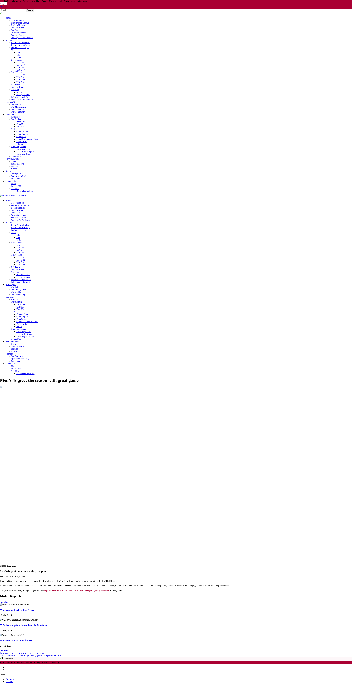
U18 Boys (20, 70)
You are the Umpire (25, 151)
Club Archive (22, 131)
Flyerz (13, 183)
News (13, 161)
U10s (18, 57)
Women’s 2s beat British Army (17, 609)
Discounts (15, 178)
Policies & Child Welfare (22, 99)
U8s (18, 55)
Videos (14, 169)
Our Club (10, 114)
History (19, 144)
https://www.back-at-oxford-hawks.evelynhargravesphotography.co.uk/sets (76, 590)
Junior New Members (20, 42)
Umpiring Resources (25, 154)
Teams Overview (18, 32)
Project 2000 (16, 186)
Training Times (17, 28)
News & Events (12, 159)
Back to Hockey (18, 25)
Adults (8, 18)
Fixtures (14, 166)
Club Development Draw (27, 139)
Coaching (15, 89)
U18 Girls (20, 82)
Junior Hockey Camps (20, 45)
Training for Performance (22, 37)
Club (13, 129)
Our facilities (16, 119)
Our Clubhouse (17, 109)
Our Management (18, 107)
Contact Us (16, 156)
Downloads (21, 141)
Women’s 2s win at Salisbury (16, 640)
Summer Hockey (18, 35)
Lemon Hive (65, 662)
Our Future (16, 104)
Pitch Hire (20, 122)
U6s (18, 52)
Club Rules (21, 136)
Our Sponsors (17, 174)
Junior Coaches (23, 92)
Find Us (20, 127)
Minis (13, 50)
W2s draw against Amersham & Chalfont (23, 625)
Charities (15, 188)
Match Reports (17, 164)
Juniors (9, 40)
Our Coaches (16, 30)
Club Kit (20, 124)
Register (3, 3)
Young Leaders (23, 94)
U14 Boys (20, 65)
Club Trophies (22, 134)
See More (4, 602)
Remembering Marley (25, 191)
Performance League (20, 23)
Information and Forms (21, 97)
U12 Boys (20, 62)
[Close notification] (1, 7)
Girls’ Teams (16, 72)
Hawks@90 (11, 102)
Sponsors (9, 171)
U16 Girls (20, 79)
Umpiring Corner (18, 146)
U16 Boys (20, 67)
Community (11, 181)
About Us (15, 117)
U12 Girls (20, 75)
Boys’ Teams (16, 60)
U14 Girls (20, 77)
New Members (17, 20)
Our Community (18, 112)
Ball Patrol (15, 84)
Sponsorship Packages (20, 176)
